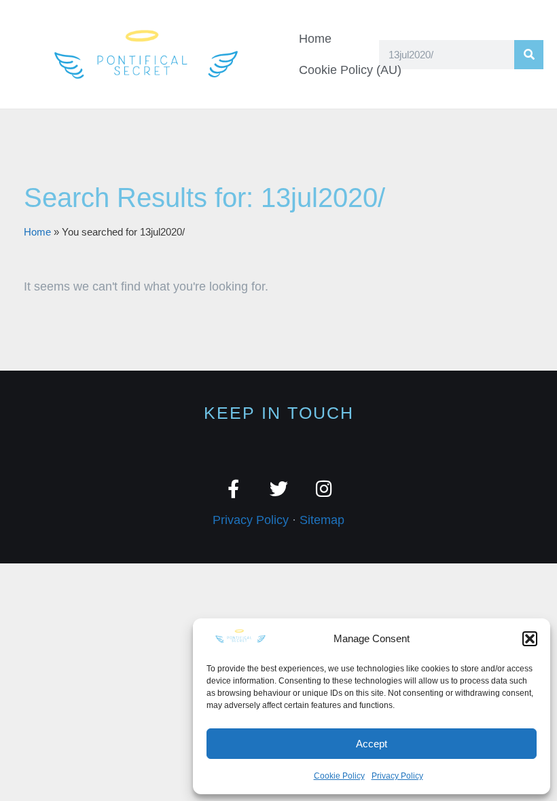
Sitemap (322, 520)
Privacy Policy (397, 776)
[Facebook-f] (233, 488)
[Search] (528, 54)
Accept (371, 743)
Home (315, 38)
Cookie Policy (339, 776)
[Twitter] (279, 488)
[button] (530, 639)
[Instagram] (324, 488)
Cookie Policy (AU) (350, 70)
